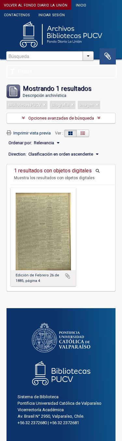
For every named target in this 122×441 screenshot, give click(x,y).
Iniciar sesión (51, 14)
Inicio (81, 5)
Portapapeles (108, 56)
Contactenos (17, 14)
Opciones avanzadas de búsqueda (61, 118)
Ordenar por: (20, 142)
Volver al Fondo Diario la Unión (35, 5)
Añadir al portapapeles (67, 276)
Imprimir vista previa (31, 133)
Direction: (17, 154)
